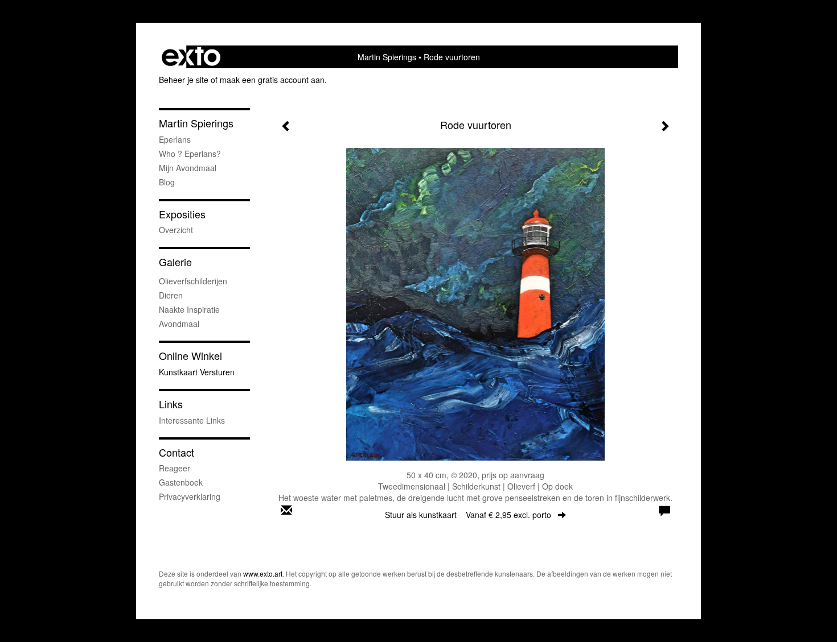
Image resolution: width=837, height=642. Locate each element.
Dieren (171, 295)
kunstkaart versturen (197, 372)
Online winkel (190, 356)
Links (171, 404)
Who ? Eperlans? (190, 153)
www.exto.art (262, 573)
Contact (176, 452)
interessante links (192, 420)
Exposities (182, 214)
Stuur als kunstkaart (468, 514)
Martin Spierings (387, 57)
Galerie (175, 262)
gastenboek (181, 482)
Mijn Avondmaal (187, 167)
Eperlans (175, 139)
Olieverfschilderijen (193, 281)
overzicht (176, 229)
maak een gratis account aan (272, 79)
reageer (174, 468)
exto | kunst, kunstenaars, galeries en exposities (191, 56)
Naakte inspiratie (189, 309)
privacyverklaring (189, 496)
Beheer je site (183, 79)
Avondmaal (179, 323)
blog (167, 182)
